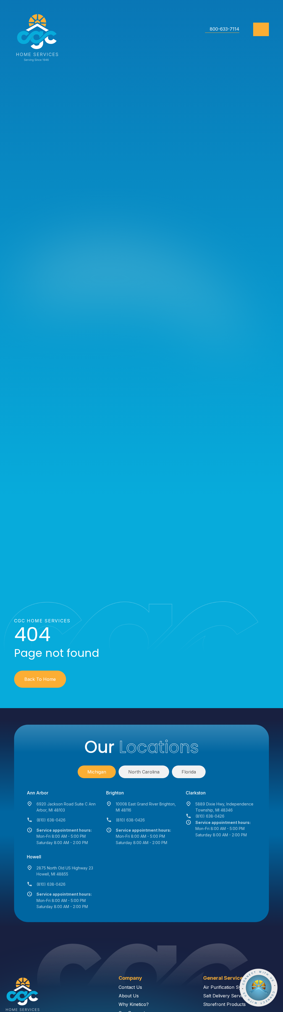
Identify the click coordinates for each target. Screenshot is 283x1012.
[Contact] (258, 987)
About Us (129, 996)
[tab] (97, 771)
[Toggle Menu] (261, 29)
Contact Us (130, 987)
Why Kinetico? (134, 1004)
